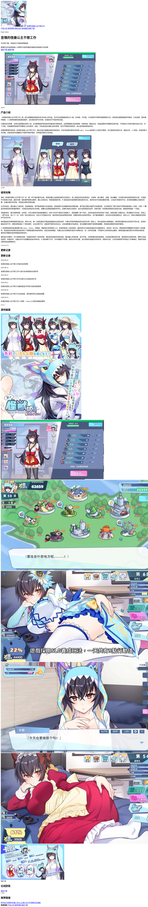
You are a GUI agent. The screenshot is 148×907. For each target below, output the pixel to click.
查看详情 (11, 50)
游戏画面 (24, 28)
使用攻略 (11, 28)
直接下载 (31, 28)
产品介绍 (4, 28)
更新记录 (17, 28)
